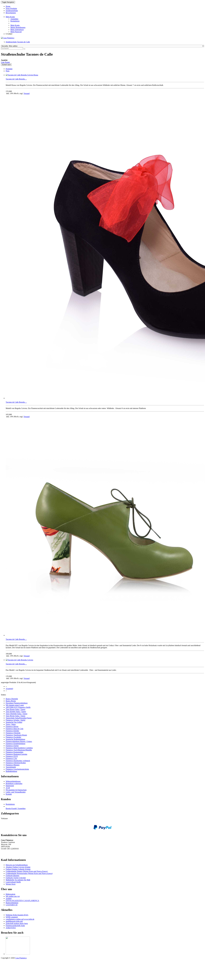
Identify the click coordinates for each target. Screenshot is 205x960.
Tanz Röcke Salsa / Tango (15, 716)
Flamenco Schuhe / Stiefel (15, 720)
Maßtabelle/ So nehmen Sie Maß (18, 880)
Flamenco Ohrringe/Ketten (16, 763)
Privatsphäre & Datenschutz (16, 790)
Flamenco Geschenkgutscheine (17, 769)
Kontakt (9, 794)
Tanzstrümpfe (11, 767)
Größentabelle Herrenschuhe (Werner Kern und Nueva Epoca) (29, 873)
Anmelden (14, 19)
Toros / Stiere (11, 724)
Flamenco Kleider (12, 731)
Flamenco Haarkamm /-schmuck (18, 761)
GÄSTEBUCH (11, 905)
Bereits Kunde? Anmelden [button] (16, 808)
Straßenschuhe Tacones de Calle (18, 42)
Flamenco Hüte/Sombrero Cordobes (19, 748)
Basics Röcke (11, 701)
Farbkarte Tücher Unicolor (16, 878)
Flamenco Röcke (12, 726)
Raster (7, 62)
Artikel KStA (11, 928)
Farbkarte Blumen (12, 876)
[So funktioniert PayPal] (102, 829)
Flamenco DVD (12, 756)
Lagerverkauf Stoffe (13, 882)
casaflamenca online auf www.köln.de (20, 919)
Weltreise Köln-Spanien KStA (17, 915)
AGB (8, 788)
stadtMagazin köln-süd (14, 921)
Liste (3, 62)
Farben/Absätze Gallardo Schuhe (18, 869)
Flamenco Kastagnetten (14, 752)
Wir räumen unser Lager (15, 705)
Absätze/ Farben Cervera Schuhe (18, 867)
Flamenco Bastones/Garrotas (16, 754)
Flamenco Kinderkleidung (15, 744)
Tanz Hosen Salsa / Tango (15, 709)
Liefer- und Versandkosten (16, 792)
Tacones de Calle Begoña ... (16, 79)
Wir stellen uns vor (13, 896)
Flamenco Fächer (12, 746)
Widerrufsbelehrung (13, 781)
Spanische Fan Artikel (14, 722)
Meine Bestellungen (17, 27)
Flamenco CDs (11, 758)
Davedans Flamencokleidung (17, 703)
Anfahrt (9, 898)
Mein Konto (15, 25)
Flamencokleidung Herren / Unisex (19, 741)
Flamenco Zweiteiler (13, 737)
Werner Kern (10, 884)
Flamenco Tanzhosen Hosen (16, 735)
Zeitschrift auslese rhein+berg (17, 923)
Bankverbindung (12, 903)
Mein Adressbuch (17, 30)
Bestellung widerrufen (14, 783)
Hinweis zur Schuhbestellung (17, 865)
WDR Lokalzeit (12, 917)
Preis (7, 71)
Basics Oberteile (12, 699)
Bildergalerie (10, 894)
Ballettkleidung (11, 771)
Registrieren (14, 21)
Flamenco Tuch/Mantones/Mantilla (19, 750)
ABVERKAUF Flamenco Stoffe (18, 707)
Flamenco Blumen (12, 765)
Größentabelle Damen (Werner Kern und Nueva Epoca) (27, 871)
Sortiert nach (6, 65)
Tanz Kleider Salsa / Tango (16, 712)
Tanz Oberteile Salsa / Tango (16, 714)
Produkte (9, 69)
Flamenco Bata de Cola (14, 729)
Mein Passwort (16, 32)
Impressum (10, 786)
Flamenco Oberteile (13, 733)
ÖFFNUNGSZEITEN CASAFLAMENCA (22, 901)
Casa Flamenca (21, 958)
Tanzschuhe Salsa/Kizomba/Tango (19, 718)
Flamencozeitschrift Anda (15, 926)
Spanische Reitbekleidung (15, 739)
